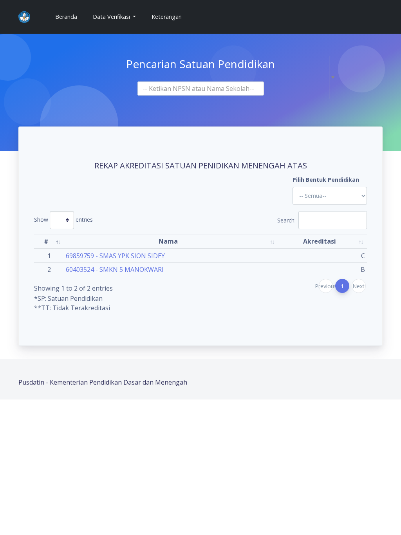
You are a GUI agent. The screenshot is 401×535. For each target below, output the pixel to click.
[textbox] (198, 88)
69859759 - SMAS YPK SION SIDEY (115, 255)
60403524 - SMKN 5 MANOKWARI (115, 269)
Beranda (69, 16)
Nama (168, 241)
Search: (286, 220)
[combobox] (200, 88)
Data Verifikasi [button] (112, 16)
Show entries (63, 219)
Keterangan (167, 16)
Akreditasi (319, 241)
